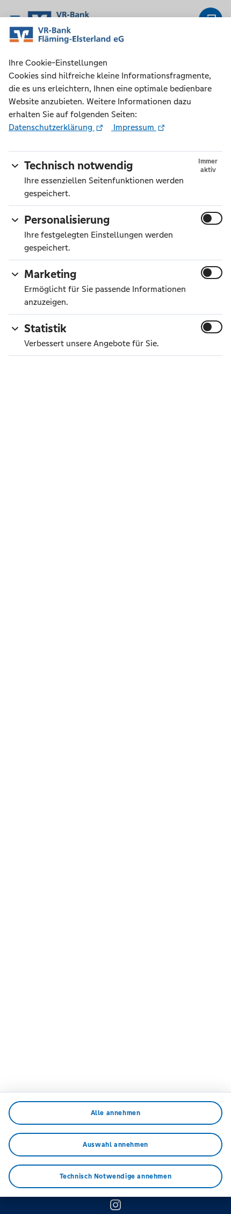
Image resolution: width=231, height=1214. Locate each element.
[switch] (211, 218)
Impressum (133, 127)
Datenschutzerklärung (52, 127)
